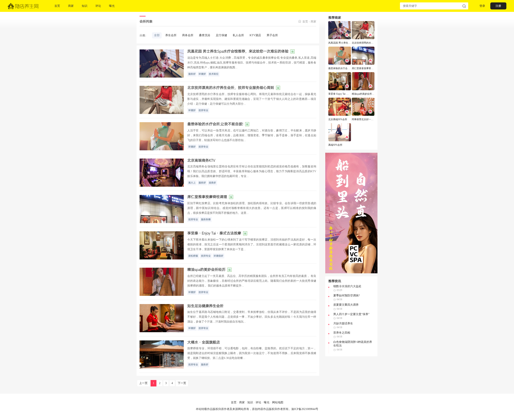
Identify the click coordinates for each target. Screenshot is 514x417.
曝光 (266, 402)
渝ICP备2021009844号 (304, 409)
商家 (313, 21)
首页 (305, 21)
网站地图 (277, 402)
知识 (250, 402)
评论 (258, 402)
